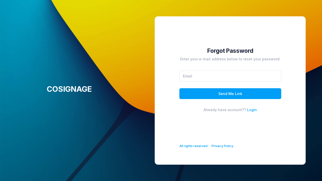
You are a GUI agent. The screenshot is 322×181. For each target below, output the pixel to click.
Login (252, 110)
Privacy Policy (222, 146)
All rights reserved (193, 146)
